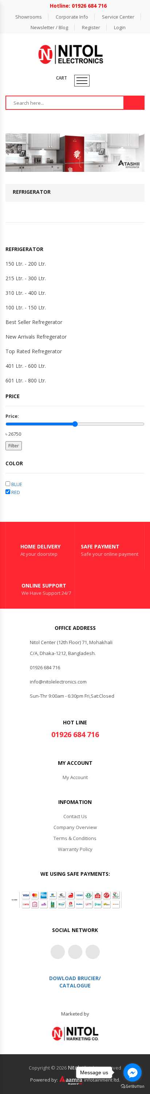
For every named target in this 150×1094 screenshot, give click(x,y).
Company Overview (75, 827)
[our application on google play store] (75, 1033)
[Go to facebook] (132, 1072)
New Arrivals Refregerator (36, 336)
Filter (13, 445)
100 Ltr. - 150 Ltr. (25, 307)
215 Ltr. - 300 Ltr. (25, 278)
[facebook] (58, 952)
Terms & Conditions (75, 838)
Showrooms (28, 17)
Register (91, 27)
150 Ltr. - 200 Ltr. (25, 263)
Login (120, 27)
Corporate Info (72, 17)
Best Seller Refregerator (33, 322)
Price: (12, 416)
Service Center (118, 17)
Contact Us (75, 816)
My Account (75, 777)
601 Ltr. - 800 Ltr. (25, 380)
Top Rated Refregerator (33, 351)
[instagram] (75, 952)
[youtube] (93, 952)
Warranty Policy (75, 849)
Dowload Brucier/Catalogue (75, 982)
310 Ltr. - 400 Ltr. (25, 292)
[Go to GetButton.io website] (132, 1086)
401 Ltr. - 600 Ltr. (25, 365)
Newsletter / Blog (49, 27)
